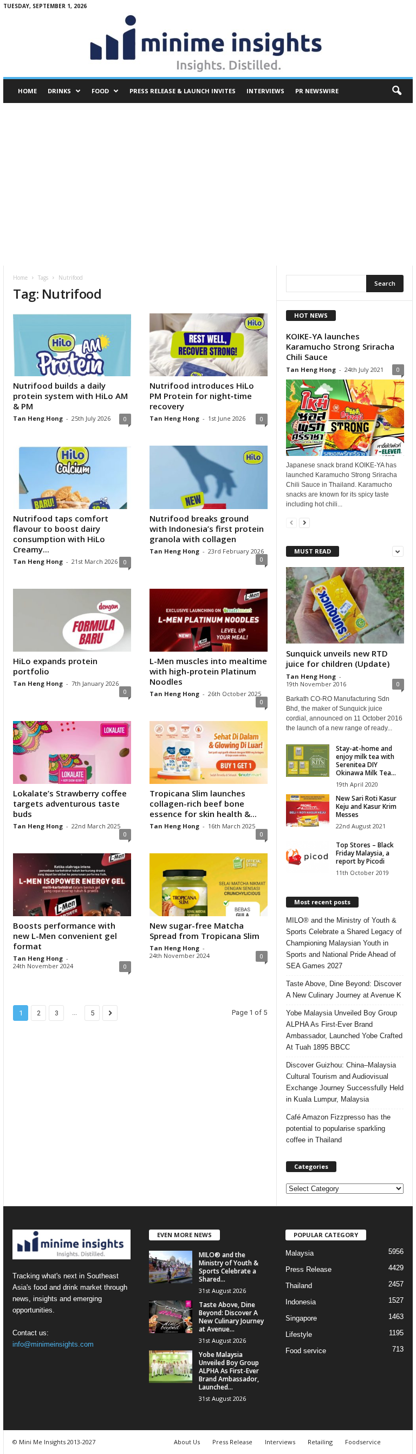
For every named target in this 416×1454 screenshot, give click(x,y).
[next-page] (304, 522)
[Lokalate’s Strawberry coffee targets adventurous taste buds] (72, 752)
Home (27, 91)
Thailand (298, 1286)
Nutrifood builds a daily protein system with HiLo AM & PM (70, 395)
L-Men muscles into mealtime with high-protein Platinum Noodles (208, 671)
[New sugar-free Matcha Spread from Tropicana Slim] (209, 884)
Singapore (301, 1318)
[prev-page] (291, 522)
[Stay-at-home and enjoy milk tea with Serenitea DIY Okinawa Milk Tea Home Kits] (307, 760)
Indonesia (300, 1302)
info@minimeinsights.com (53, 1344)
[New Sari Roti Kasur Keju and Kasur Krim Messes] (307, 810)
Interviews (265, 91)
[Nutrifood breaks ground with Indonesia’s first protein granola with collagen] (209, 477)
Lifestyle (298, 1334)
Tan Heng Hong (38, 418)
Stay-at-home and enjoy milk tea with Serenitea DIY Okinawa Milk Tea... (366, 760)
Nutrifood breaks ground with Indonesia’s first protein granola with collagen (207, 528)
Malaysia (299, 1253)
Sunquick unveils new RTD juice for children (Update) (337, 658)
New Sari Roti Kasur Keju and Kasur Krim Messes (366, 806)
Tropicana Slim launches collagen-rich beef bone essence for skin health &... (203, 803)
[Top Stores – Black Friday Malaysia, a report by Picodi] (307, 857)
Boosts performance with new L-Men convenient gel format (65, 935)
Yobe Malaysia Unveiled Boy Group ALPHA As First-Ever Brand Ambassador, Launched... (229, 1371)
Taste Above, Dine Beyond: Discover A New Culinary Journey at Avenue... (231, 1317)
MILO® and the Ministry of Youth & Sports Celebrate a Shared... (228, 1267)
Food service (305, 1351)
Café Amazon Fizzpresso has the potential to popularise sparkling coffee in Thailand (338, 1128)
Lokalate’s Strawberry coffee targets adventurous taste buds (70, 803)
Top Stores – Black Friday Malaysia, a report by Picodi (365, 853)
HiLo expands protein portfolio (55, 666)
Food (100, 91)
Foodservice (363, 1442)
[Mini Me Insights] (208, 44)
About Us (187, 1442)
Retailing (320, 1442)
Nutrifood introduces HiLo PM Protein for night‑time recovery (202, 395)
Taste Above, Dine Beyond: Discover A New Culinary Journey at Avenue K (343, 989)
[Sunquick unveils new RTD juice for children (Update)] (345, 605)
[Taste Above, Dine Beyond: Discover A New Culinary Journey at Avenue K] (170, 1317)
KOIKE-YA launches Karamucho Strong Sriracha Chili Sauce (340, 346)
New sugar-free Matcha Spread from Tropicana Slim (204, 930)
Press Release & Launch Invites (182, 91)
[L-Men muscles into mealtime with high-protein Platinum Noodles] (209, 620)
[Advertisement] (208, 184)
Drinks (59, 91)
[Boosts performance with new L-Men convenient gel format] (72, 884)
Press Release (308, 1269)
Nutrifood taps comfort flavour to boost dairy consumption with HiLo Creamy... (60, 534)
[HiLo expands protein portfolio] (72, 620)
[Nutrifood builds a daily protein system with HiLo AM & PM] (72, 344)
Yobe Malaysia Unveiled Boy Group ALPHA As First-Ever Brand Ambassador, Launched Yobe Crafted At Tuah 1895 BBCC (344, 1030)
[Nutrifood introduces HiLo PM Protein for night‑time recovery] (209, 344)
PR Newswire (317, 91)
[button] (396, 91)
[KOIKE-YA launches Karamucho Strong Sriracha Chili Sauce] (345, 417)
